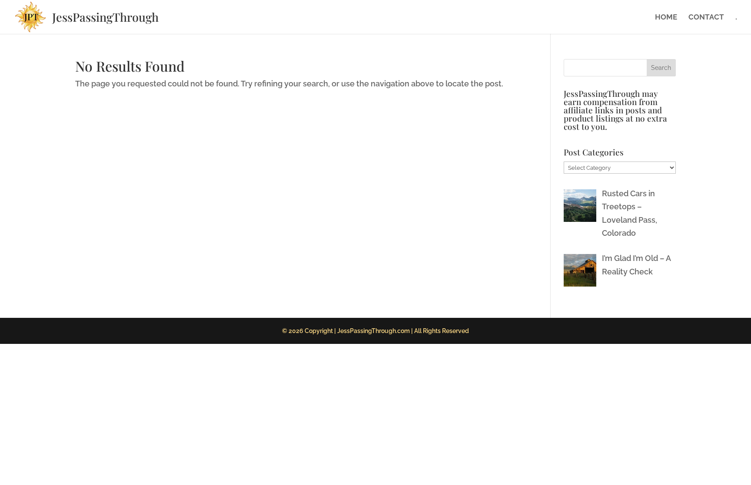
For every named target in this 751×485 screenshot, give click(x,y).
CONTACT (706, 17)
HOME (666, 17)
